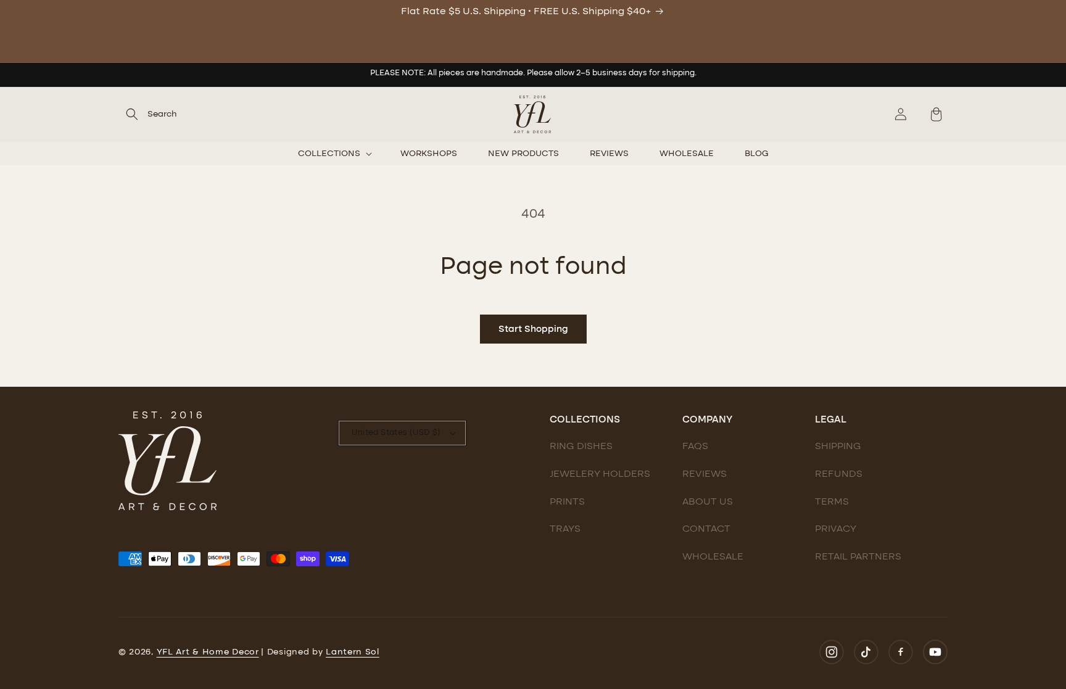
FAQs (695, 447)
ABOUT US (707, 502)
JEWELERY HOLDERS (600, 474)
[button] (147, 114)
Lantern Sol (352, 652)
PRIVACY (835, 529)
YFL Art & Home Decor (208, 652)
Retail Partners (858, 557)
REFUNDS (838, 474)
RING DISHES (581, 447)
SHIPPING (838, 447)
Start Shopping (533, 329)
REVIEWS (704, 474)
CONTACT (706, 529)
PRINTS (567, 502)
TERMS (832, 502)
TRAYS (565, 529)
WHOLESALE (712, 557)
